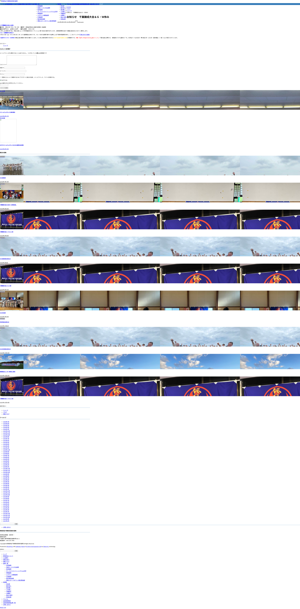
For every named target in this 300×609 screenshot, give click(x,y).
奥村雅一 (63, 9)
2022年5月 (6, 504)
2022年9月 (6, 496)
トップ (5, 554)
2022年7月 (6, 500)
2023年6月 (6, 479)
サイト (2, 74)
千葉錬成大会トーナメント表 (6, 231)
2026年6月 (6, 423)
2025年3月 (6, 446)
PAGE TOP (3, 607)
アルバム (5, 599)
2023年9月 (6, 474)
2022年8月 (6, 498)
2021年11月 (6, 515)
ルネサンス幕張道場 (43, 15)
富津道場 (40, 9)
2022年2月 (6, 509)
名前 (2, 67)
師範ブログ (6, 414)
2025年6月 (6, 440)
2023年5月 (6, 481)
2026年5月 (6, 425)
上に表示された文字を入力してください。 (12, 83)
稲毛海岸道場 (41, 19)
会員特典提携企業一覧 (9, 602)
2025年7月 (6, 438)
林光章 (62, 6)
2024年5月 (6, 459)
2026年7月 (6, 421)
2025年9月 (6, 436)
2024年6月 (6, 457)
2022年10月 (6, 494)
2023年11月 (6, 470)
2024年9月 (6, 451)
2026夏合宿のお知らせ (5, 258)
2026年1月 (6, 429)
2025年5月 (6, 442)
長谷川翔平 (64, 17)
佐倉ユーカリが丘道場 (44, 8)
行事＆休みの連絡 (85, 34)
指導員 (5, 582)
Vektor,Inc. (46, 546)
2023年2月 (6, 487)
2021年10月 (6, 517)
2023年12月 (6, 468)
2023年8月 (6, 476)
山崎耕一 (63, 15)
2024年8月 (6, 453)
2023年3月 (6, 485)
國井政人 (63, 8)
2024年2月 (6, 464)
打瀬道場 (40, 17)
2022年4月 (6, 506)
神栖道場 (40, 13)
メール (2, 71)
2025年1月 (6, 448)
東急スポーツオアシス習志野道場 (47, 21)
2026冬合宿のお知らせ (5, 349)
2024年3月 (6, 463)
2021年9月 (6, 519)
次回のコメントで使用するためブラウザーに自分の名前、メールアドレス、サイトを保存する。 (29, 77)
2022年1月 (6, 511)
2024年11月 (6, 450)
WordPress (10, 546)
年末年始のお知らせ (4, 322)
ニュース (5, 45)
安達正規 (63, 19)
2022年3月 (6, 508)
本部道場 (40, 6)
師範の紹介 (6, 559)
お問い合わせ (7, 527)
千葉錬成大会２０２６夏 (5, 285)
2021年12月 (6, 513)
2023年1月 (6, 489)
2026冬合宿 (3, 312)
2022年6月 (6, 502)
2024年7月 (6, 455)
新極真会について (8, 556)
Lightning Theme (20, 546)
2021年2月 (6, 521)
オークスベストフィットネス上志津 (47, 11)
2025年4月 (6, 444)
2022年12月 (6, 491)
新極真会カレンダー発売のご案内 (7, 371)
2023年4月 (6, 483)
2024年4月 (6, 461)
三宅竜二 (63, 11)
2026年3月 (6, 427)
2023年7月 (6, 478)
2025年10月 (6, 435)
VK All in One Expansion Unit (33, 546)
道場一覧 (5, 563)
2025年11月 (6, 433)
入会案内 (5, 558)
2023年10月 (6, 472)
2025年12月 (6, 431)
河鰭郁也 (63, 13)
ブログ (5, 412)
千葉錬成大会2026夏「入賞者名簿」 (8, 204)
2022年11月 (6, 493)
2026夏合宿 (3, 177)
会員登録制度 (7, 601)
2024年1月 (6, 466)
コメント (3, 64)
